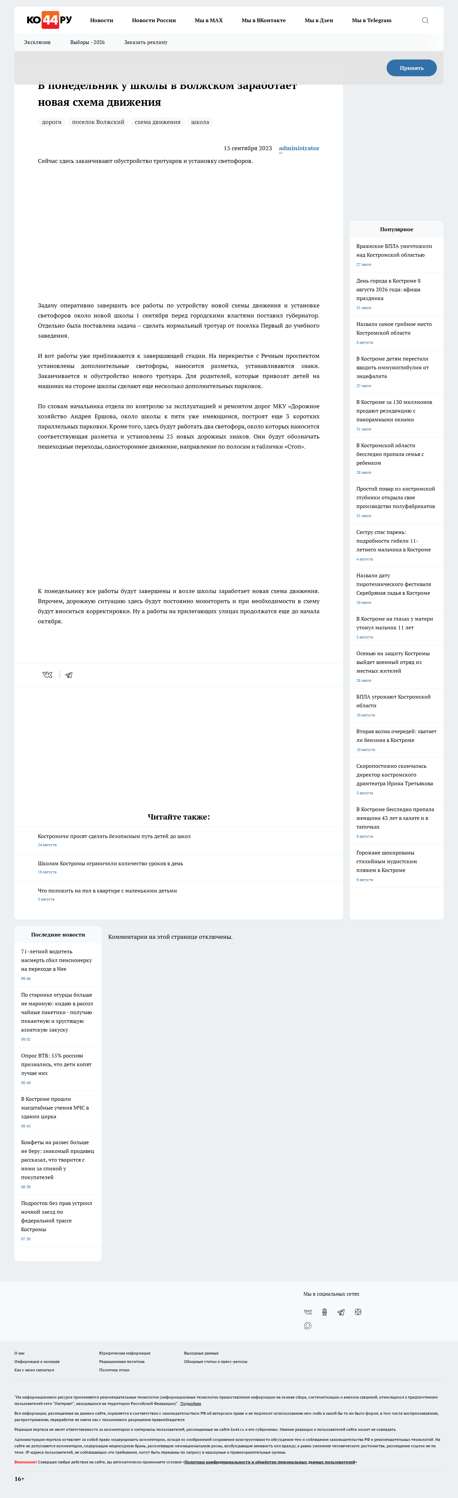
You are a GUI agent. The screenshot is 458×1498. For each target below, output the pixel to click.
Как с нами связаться (34, 1369)
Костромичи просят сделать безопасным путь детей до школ (114, 840)
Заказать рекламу (146, 42)
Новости (101, 20)
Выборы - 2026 (87, 42)
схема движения (158, 122)
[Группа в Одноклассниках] (324, 1312)
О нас (19, 1353)
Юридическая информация (124, 1353)
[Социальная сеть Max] (307, 1325)
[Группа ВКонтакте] (307, 1312)
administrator (299, 148)
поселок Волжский (98, 122)
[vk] (48, 674)
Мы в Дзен (319, 20)
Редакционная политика (122, 1361)
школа (200, 122)
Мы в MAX (209, 20)
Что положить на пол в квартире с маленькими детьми (107, 894)
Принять (412, 68)
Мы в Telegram (372, 20)
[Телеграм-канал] (341, 1312)
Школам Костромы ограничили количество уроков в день (110, 867)
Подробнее (190, 1403)
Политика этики (114, 1369)
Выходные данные (201, 1353)
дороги (52, 122)
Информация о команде (37, 1361)
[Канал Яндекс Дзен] (358, 1312)
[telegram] (71, 674)
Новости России (154, 20)
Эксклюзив (37, 42)
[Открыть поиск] (425, 20)
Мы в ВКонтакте (264, 20)
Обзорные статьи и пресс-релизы (215, 1361)
